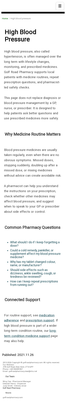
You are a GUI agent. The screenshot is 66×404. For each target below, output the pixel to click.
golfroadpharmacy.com (13, 397)
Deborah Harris (9, 384)
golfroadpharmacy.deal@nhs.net (23, 371)
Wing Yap (7, 381)
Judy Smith (8, 386)
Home (5, 18)
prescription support (40, 320)
